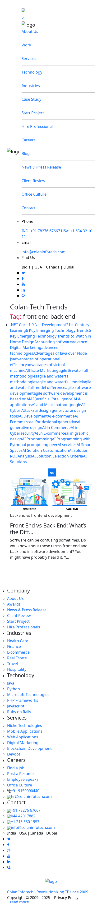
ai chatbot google (65, 404)
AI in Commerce (56, 427)
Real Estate (17, 658)
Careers (29, 140)
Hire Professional (37, 126)
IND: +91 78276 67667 (41, 231)
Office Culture (34, 194)
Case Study (31, 99)
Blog (26, 153)
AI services (67, 444)
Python (13, 688)
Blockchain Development (29, 748)
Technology (32, 72)
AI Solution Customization (46, 450)
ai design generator (52, 410)
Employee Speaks (22, 779)
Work (26, 45)
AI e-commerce (61, 416)
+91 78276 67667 (26, 810)
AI (28, 399)
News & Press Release (41, 167)
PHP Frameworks (22, 700)
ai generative (65, 421)
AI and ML (41, 404)
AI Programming (37, 439)
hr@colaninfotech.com (31, 796)
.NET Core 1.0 (22, 324)
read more (19, 902)
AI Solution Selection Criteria (57, 456)
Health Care (17, 640)
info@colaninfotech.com (43, 251)
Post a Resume (20, 773)
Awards (14, 604)
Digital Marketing (22, 742)
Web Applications (22, 737)
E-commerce (18, 652)
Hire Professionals (23, 627)
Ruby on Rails (19, 711)
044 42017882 (23, 816)
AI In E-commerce (50, 433)
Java (10, 683)
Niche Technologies (24, 725)
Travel (12, 663)
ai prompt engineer (40, 444)
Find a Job (15, 768)
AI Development (33, 416)
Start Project (33, 112)
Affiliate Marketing (42, 370)
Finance (14, 646)
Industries (31, 85)
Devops (14, 754)
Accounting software (53, 341)
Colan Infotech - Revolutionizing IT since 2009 (47, 892)
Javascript (15, 706)
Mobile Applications (24, 731)
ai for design (42, 421)
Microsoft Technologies (28, 694)
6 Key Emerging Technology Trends (57, 330)
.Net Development (50, 324)
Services (29, 58)
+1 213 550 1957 (25, 821)
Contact (29, 207)
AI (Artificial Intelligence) (52, 399)
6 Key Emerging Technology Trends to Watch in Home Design (50, 336)
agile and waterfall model (60, 381)
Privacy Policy (66, 897)
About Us (30, 31)
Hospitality (16, 669)
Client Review (33, 180)
